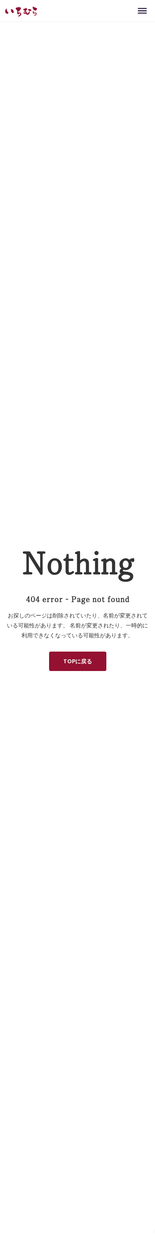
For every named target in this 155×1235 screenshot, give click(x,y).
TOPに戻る (77, 661)
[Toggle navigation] (142, 10)
